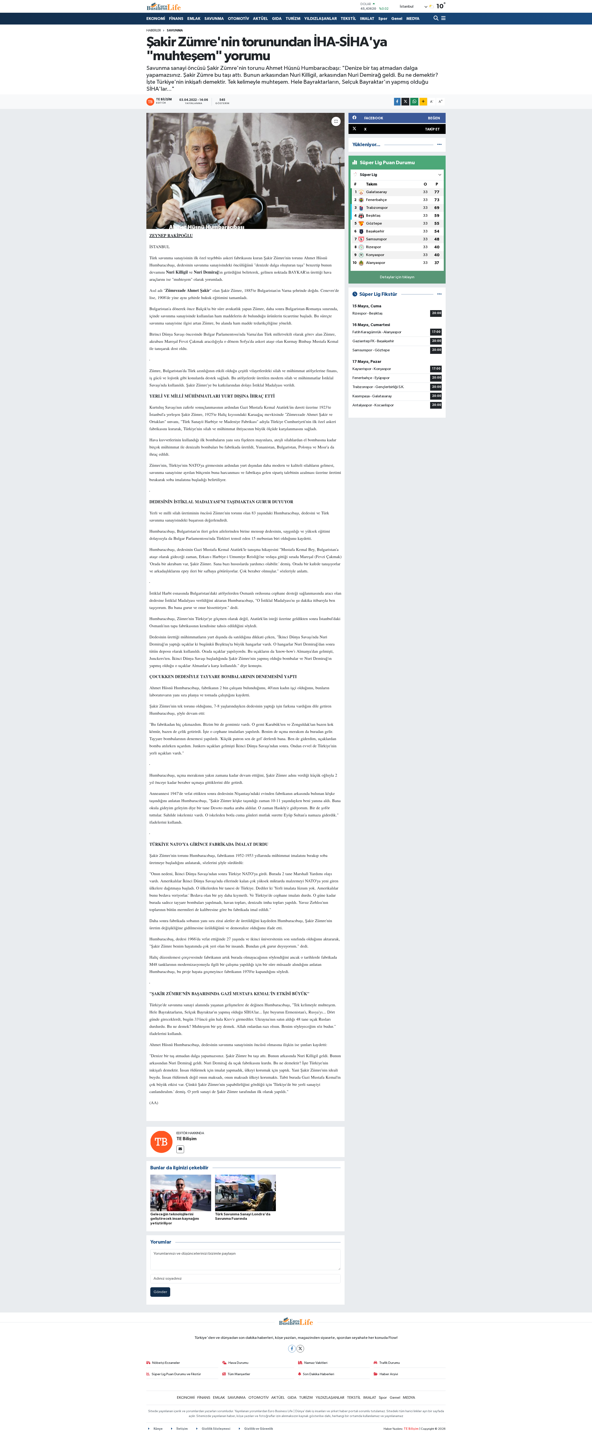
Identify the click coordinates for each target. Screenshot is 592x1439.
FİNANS (176, 19)
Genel (396, 19)
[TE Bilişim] (161, 1142)
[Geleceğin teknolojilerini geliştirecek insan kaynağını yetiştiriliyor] (180, 1193)
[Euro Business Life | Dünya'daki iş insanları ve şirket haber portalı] (163, 6)
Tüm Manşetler (239, 1374)
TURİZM (293, 19)
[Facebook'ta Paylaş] (397, 101)
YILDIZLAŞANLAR (320, 19)
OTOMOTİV (238, 19)
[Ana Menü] (442, 19)
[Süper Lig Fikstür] (439, 294)
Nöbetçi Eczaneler (166, 1363)
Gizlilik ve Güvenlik (258, 1428)
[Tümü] (439, 145)
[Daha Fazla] (423, 101)
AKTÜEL (260, 19)
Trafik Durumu (389, 1363)
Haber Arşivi (389, 1374)
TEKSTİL (348, 19)
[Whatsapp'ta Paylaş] (414, 101)
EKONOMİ (155, 19)
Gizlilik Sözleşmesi (215, 1428)
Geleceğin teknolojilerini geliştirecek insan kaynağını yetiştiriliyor (174, 1218)
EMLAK (193, 19)
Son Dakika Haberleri (318, 1374)
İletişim (182, 1428)
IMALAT (367, 19)
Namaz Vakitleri (315, 1363)
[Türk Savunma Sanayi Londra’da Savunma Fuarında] (245, 1193)
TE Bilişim (186, 1138)
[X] (300, 1349)
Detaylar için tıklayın (397, 277)
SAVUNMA (214, 19)
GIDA (277, 19)
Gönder (160, 1292)
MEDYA (412, 19)
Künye (158, 1428)
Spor (382, 19)
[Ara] (436, 19)
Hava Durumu (238, 1363)
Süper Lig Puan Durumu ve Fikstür (176, 1374)
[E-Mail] (180, 1149)
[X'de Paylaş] (405, 101)
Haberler (153, 30)
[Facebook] (292, 1349)
